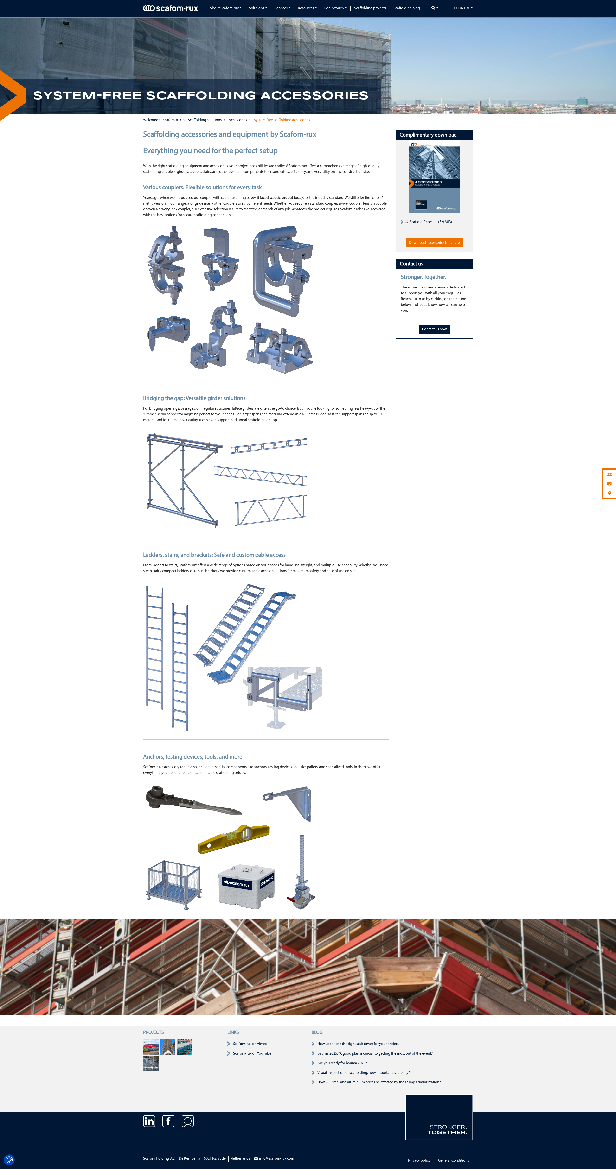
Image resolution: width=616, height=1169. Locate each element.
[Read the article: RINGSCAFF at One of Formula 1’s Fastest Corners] (151, 1047)
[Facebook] (168, 1124)
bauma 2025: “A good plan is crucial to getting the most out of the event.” (375, 1054)
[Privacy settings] (9, 1159)
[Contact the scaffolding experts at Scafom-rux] (188, 1124)
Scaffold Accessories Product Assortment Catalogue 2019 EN (423, 222)
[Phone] (609, 475)
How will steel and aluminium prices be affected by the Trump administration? (379, 1082)
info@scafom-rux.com (276, 1159)
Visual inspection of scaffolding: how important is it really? (363, 1073)
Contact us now (434, 329)
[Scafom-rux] (170, 8)
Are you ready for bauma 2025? (342, 1063)
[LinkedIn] (149, 1124)
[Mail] (609, 484)
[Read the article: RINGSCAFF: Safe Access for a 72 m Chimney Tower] (167, 1047)
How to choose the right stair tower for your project (358, 1044)
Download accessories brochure (434, 243)
